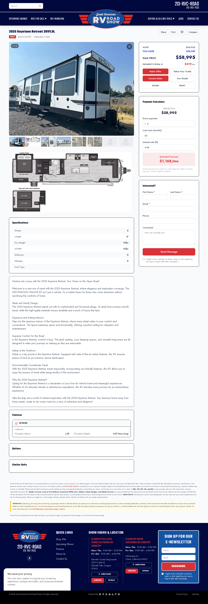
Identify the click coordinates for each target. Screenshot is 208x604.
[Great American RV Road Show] (106, 19)
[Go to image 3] (48, 142)
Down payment (150, 118)
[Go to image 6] (95, 142)
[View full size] (129, 46)
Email (146, 203)
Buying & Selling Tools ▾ (161, 19)
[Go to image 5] (79, 142)
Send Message (169, 251)
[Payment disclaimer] (162, 64)
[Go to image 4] (63, 142)
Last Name (176, 192)
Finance (60, 549)
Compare (193, 32)
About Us (60, 554)
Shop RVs (61, 539)
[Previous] (14, 88)
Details (111, 580)
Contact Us (193, 19)
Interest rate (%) (150, 142)
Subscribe (179, 566)
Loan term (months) (152, 130)
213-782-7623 (71, 486)
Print (173, 32)
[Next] (128, 88)
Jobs (181, 19)
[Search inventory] (40, 6)
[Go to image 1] (17, 142)
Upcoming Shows (18, 19)
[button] (71, 182)
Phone (146, 215)
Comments (148, 227)
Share (163, 32)
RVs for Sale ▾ (39, 19)
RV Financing (57, 19)
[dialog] (37, 584)
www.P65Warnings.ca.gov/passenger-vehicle (47, 509)
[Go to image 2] (32, 142)
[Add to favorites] (181, 32)
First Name (149, 192)
